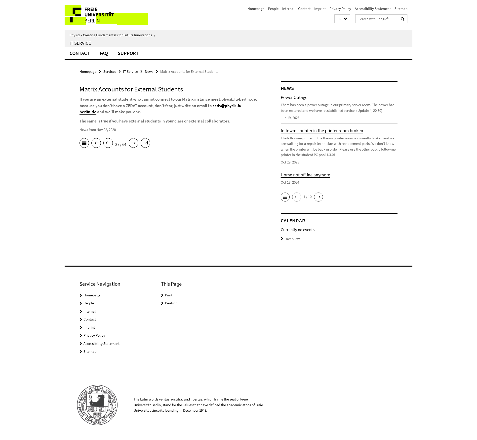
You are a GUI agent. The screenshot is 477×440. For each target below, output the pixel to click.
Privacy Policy (340, 8)
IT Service (80, 43)
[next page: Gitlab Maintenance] (133, 144)
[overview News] (84, 144)
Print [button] (168, 295)
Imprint (320, 8)
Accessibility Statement (373, 8)
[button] (342, 19)
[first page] (96, 144)
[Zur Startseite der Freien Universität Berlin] (106, 15)
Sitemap (401, 8)
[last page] (145, 144)
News (149, 71)
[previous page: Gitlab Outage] (108, 144)
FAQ (104, 53)
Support (128, 53)
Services (109, 71)
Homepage (255, 8)
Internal (288, 8)
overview (293, 238)
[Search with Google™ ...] (402, 19)
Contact (304, 8)
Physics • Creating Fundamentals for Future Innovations (112, 35)
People (273, 8)
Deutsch (171, 303)
